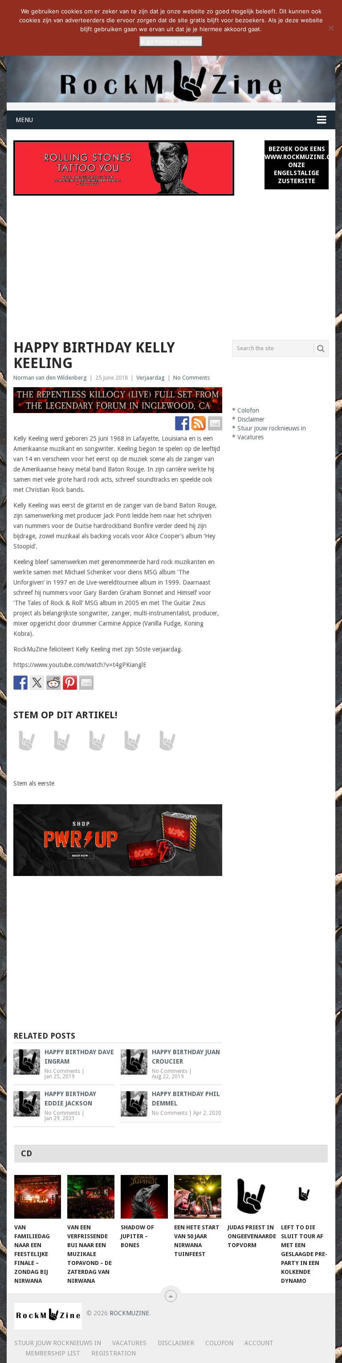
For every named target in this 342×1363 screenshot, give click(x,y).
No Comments (191, 377)
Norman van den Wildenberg (50, 377)
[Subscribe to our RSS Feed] (198, 423)
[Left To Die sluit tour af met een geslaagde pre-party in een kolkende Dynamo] (304, 1197)
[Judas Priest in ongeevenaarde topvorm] (251, 1197)
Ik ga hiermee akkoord (171, 41)
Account (258, 1343)
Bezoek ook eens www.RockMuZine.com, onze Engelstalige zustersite (297, 164)
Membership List (52, 1353)
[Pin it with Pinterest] (70, 682)
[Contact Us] (215, 423)
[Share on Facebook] (20, 682)
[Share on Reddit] (53, 682)
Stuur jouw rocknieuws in (271, 428)
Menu (24, 119)
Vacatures (250, 437)
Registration (113, 1353)
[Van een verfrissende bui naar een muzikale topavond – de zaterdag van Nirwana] (90, 1197)
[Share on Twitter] (37, 682)
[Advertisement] (171, 262)
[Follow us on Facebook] (182, 423)
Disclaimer (251, 419)
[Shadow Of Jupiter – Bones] (144, 1197)
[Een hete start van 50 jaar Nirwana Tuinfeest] (197, 1197)
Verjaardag (150, 377)
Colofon (248, 410)
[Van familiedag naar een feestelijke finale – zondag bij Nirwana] (37, 1197)
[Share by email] (86, 682)
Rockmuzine (129, 1313)
